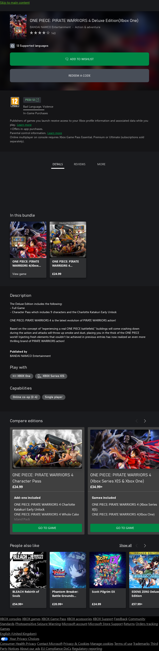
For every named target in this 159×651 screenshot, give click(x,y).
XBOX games (31, 619)
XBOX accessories (79, 619)
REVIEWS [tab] (79, 164)
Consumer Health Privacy (18, 643)
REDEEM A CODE (79, 75)
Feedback (121, 619)
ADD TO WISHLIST (82, 59)
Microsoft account (74, 623)
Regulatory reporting (87, 648)
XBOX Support (103, 619)
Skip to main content (15, 2)
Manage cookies (101, 643)
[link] (28, 250)
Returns (129, 623)
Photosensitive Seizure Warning (38, 623)
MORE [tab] (101, 164)
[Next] (145, 421)
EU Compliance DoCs (56, 648)
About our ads (30, 648)
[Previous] (136, 421)
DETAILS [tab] (58, 164)
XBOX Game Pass (53, 619)
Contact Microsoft (50, 643)
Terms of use (123, 643)
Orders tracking (147, 623)
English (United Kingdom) (18, 633)
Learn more (24, 125)
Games (5, 628)
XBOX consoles (10, 619)
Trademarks (141, 643)
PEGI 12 (30, 100)
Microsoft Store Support (105, 623)
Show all (125, 545)
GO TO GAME (47, 528)
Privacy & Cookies (76, 643)
